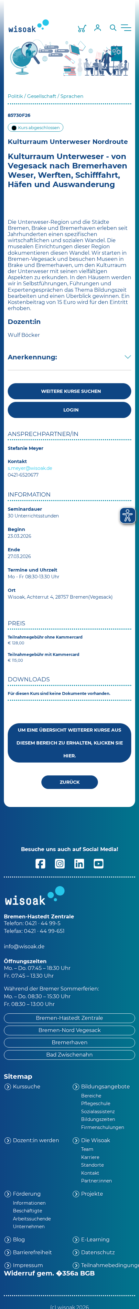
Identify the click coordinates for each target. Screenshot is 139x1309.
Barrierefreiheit (32, 1252)
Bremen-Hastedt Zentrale (69, 1018)
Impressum (28, 1265)
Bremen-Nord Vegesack (69, 1030)
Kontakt (90, 1173)
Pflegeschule (95, 1103)
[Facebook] (40, 863)
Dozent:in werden (36, 1140)
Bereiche (91, 1096)
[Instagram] (60, 863)
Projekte (92, 1194)
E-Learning (95, 1240)
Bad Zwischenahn (69, 1055)
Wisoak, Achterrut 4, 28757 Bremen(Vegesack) (60, 597)
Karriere (90, 1157)
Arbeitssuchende (32, 1219)
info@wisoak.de (24, 947)
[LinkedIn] (79, 863)
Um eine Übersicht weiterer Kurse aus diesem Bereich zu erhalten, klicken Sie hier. (69, 743)
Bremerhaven (70, 1042)
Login (70, 410)
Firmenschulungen (102, 1127)
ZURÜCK (70, 782)
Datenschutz (98, 1252)
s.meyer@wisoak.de (30, 468)
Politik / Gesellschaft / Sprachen (45, 96)
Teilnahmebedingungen (108, 1265)
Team (87, 1149)
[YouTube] (98, 863)
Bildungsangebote (105, 1087)
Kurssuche (26, 1087)
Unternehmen (29, 1226)
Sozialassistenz (98, 1112)
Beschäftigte (27, 1211)
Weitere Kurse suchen (69, 391)
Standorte (92, 1165)
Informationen (29, 1203)
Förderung (27, 1194)
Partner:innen (96, 1181)
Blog (19, 1240)
